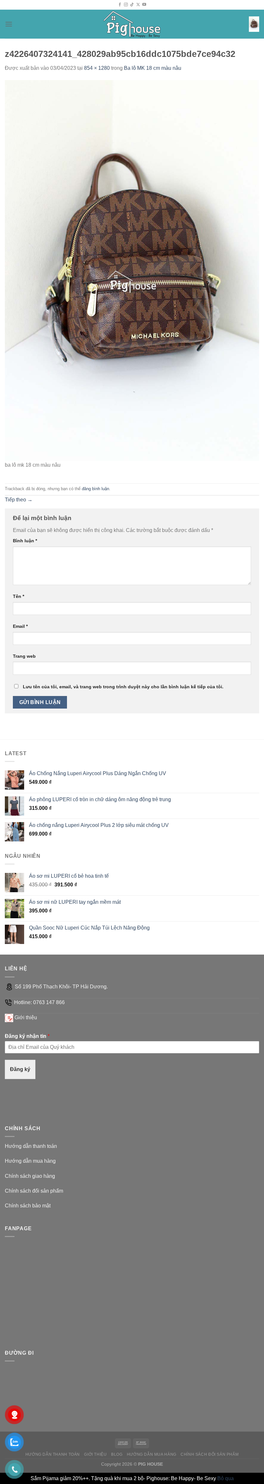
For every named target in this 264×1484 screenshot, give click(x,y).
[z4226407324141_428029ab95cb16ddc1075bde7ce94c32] (132, 270)
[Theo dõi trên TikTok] (132, 5)
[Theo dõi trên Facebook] (120, 5)
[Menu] (9, 24)
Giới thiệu (25, 1017)
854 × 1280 (97, 68)
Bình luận (25, 540)
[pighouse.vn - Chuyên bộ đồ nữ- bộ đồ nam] (132, 24)
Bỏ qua (225, 1478)
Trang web (24, 656)
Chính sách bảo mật (28, 1205)
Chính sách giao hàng (30, 1176)
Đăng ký (20, 1069)
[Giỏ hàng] (254, 24)
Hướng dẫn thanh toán (31, 1146)
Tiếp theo (19, 499)
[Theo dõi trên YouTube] (144, 5)
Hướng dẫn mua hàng (30, 1161)
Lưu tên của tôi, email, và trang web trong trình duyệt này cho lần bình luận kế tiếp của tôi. (123, 686)
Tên (18, 596)
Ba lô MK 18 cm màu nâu (152, 68)
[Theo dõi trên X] (138, 5)
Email (20, 626)
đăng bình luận (95, 488)
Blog (116, 1454)
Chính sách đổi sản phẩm (34, 1191)
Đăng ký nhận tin (27, 1036)
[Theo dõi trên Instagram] (126, 5)
